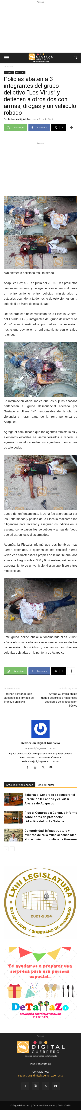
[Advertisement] (40, 27)
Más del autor (46, 784)
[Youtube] (52, 767)
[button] (6, 58)
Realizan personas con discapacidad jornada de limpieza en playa (19, 697)
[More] (71, 127)
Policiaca (20, 72)
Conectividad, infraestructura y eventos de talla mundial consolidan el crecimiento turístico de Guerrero (50, 835)
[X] (44, 767)
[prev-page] (6, 849)
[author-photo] (40, 737)
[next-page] (12, 849)
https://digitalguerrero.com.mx (40, 748)
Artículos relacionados (19, 784)
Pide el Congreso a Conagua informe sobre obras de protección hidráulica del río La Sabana (50, 817)
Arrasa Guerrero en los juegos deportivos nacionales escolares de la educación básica (59, 699)
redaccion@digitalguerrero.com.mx (40, 1075)
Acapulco (8, 66)
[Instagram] (37, 767)
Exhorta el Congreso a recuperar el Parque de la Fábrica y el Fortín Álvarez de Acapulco (49, 799)
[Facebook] (29, 767)
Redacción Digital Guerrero (22, 119)
